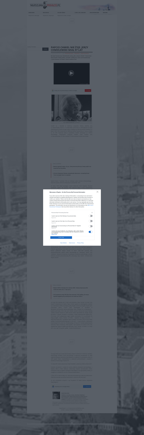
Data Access (72, 242)
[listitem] (72, 212)
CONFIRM (61, 237)
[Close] (98, 192)
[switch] (91, 216)
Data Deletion (63, 242)
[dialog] (72, 217)
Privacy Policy (80, 242)
